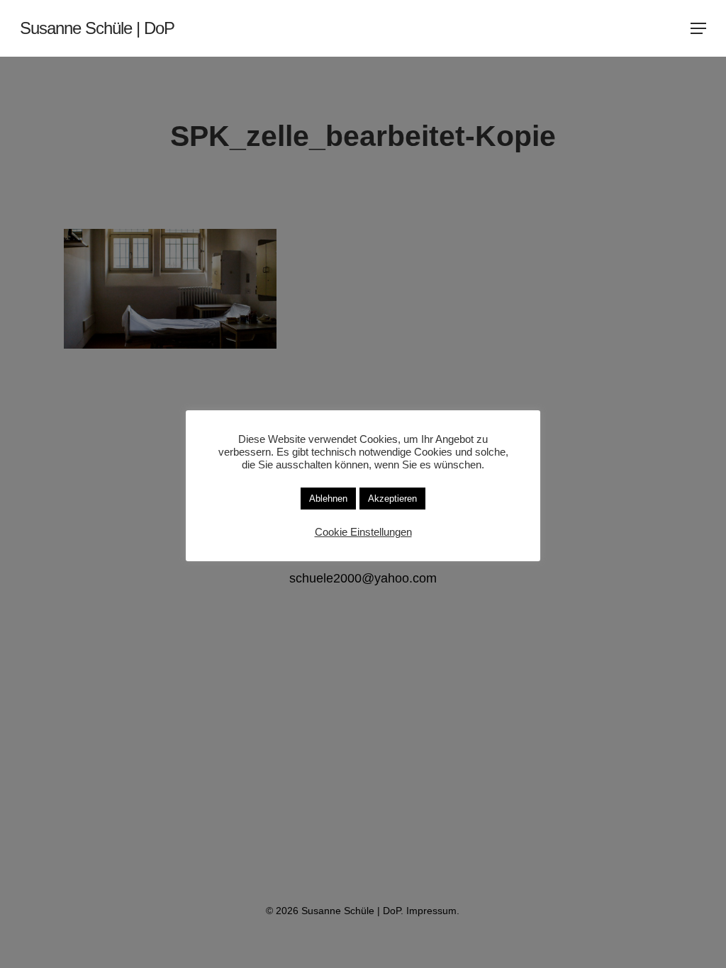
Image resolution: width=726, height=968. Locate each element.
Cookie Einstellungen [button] (363, 532)
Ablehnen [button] (328, 498)
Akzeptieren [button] (392, 498)
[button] (698, 28)
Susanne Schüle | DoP (97, 28)
